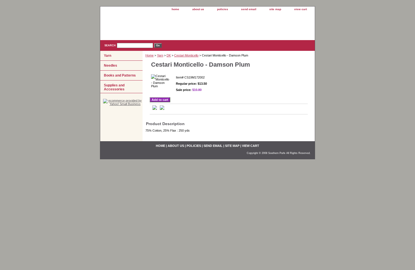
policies (222, 9)
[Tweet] (154, 108)
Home (149, 55)
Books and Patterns (120, 75)
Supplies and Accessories (114, 87)
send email (248, 9)
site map (275, 9)
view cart (300, 9)
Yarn (160, 55)
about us (198, 9)
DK (169, 55)
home (175, 9)
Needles (110, 66)
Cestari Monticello (186, 55)
